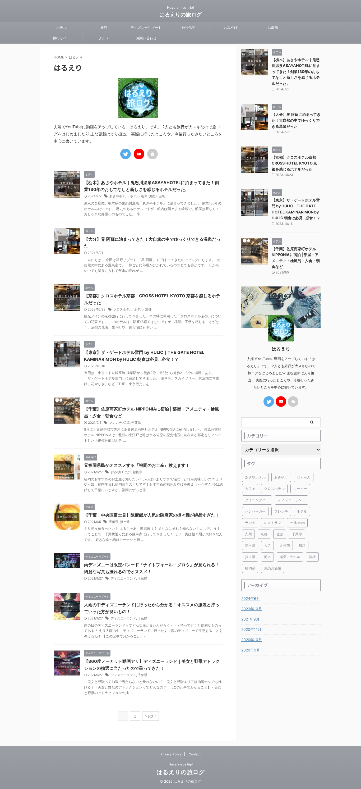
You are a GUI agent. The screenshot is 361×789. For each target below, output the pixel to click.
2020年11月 (251, 629)
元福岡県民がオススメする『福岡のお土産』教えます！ (137, 465)
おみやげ (231, 27)
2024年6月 (250, 598)
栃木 (144, 196)
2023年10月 (251, 608)
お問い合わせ (146, 38)
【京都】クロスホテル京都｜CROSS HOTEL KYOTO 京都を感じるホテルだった (296, 163)
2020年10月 (251, 639)
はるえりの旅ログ (180, 14)
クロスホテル (122, 309)
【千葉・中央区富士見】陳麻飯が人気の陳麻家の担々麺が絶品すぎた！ (151, 515)
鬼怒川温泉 (157, 196)
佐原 (126, 423)
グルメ (104, 38)
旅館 (103, 27)
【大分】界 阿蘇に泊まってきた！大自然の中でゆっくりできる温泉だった (296, 120)
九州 (128, 472)
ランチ (250, 523)
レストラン (272, 523)
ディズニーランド (123, 578)
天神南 (285, 545)
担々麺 (124, 522)
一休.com (297, 523)
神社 (312, 557)
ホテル (61, 27)
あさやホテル (118, 196)
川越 (302, 545)
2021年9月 (250, 619)
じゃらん (304, 477)
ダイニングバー (257, 500)
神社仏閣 (188, 27)
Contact (195, 754)
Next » (150, 716)
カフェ (250, 488)
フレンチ (115, 423)
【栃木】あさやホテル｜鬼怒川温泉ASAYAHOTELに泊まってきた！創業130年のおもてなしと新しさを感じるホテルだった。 (296, 71)
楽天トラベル (290, 557)
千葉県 (136, 423)
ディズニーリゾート (146, 27)
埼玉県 (250, 545)
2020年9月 (250, 650)
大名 (267, 545)
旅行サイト (61, 38)
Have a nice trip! (181, 764)
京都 (148, 309)
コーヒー (300, 488)
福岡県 (137, 472)
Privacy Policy (171, 754)
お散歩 (273, 27)
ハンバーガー (255, 511)
